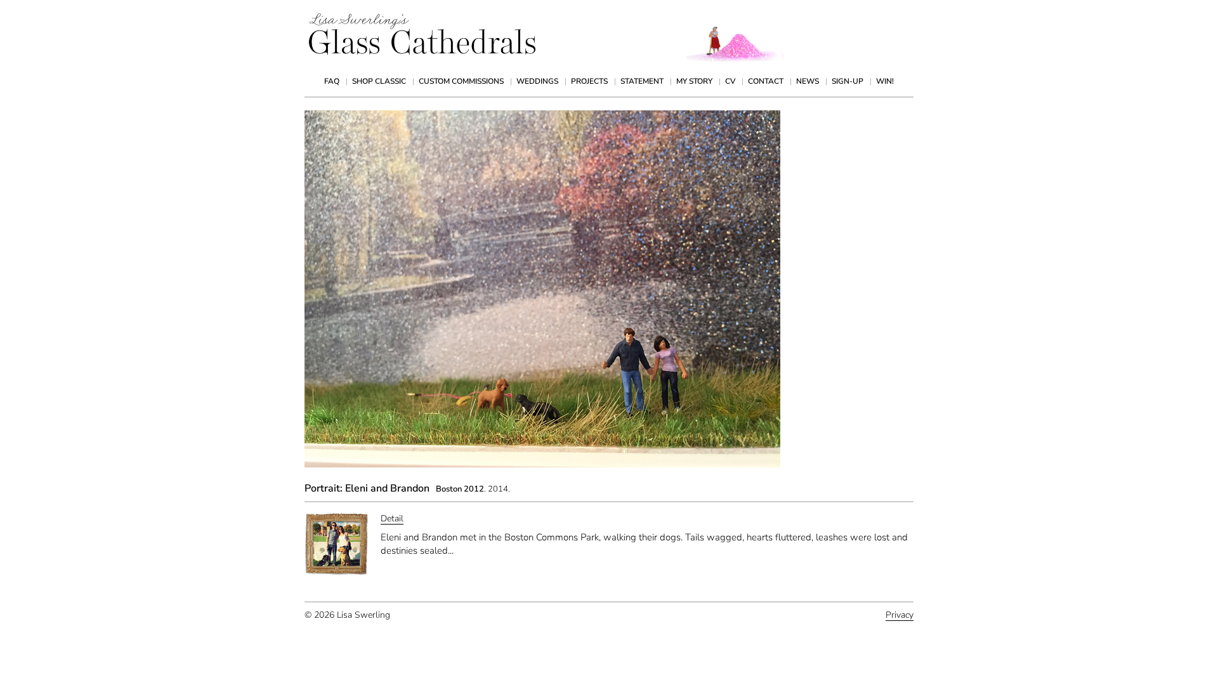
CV (730, 81)
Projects (589, 81)
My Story (694, 81)
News (807, 81)
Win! (885, 81)
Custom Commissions (461, 81)
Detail (392, 518)
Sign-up (847, 81)
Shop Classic (379, 81)
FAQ (331, 81)
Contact (765, 81)
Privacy (900, 615)
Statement (642, 81)
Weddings (537, 81)
